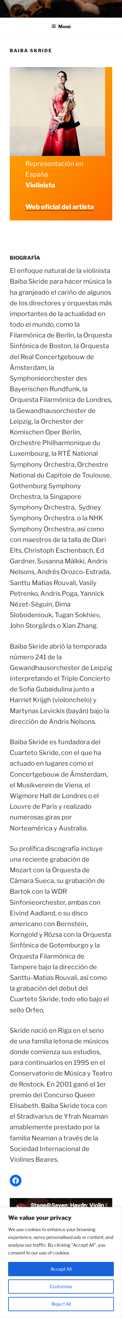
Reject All (61, 1304)
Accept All (61, 1269)
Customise (61, 1286)
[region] (61, 1262)
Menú (64, 26)
